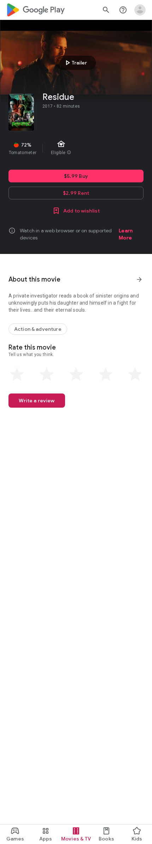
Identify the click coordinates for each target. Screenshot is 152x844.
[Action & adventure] (37, 329)
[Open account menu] (139, 9)
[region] (76, 148)
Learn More (126, 234)
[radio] (16, 374)
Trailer (75, 62)
